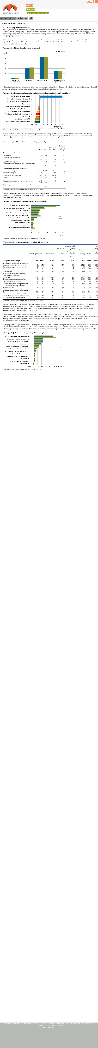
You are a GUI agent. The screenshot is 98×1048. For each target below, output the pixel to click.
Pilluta (29, 5)
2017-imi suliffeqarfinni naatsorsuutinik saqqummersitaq (31, 7)
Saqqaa (30, 9)
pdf (30, 18)
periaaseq (22, 18)
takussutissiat (7, 18)
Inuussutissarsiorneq (37, 13)
